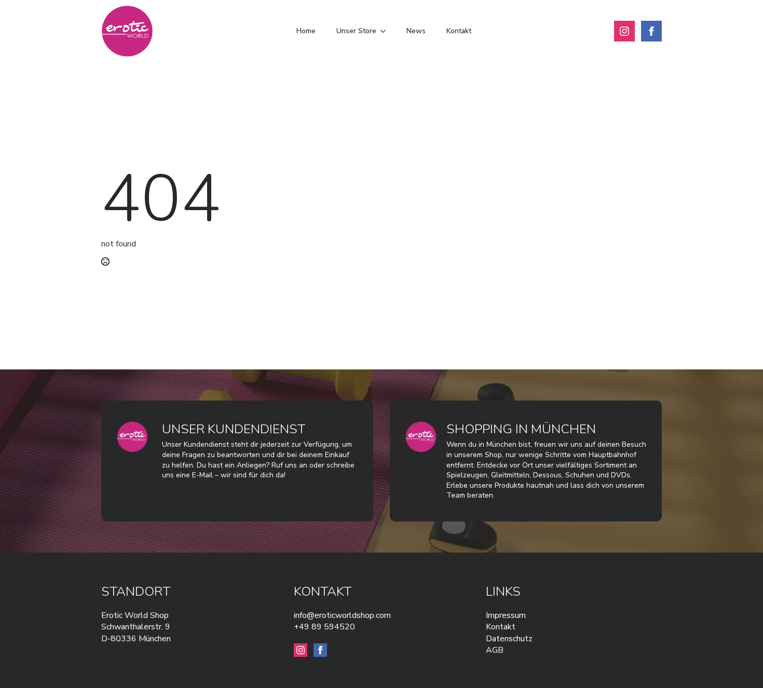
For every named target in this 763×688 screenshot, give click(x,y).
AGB (494, 650)
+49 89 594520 (324, 626)
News (416, 31)
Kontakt (458, 31)
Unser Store (356, 31)
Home (306, 31)
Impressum (506, 615)
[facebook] (651, 31)
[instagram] (624, 31)
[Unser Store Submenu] (386, 31)
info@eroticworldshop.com (342, 615)
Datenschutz (509, 638)
